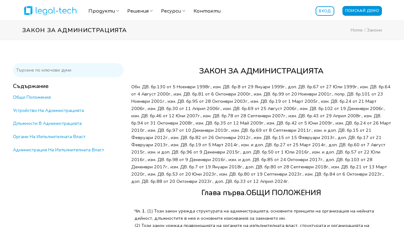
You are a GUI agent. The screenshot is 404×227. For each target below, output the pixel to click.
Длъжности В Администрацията (47, 123)
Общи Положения (32, 97)
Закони (374, 30)
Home (357, 30)
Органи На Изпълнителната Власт (49, 136)
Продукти (101, 11)
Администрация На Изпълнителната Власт (58, 150)
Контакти (207, 11)
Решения (138, 11)
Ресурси (171, 11)
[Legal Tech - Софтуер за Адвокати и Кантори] (50, 10)
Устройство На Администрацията (48, 110)
